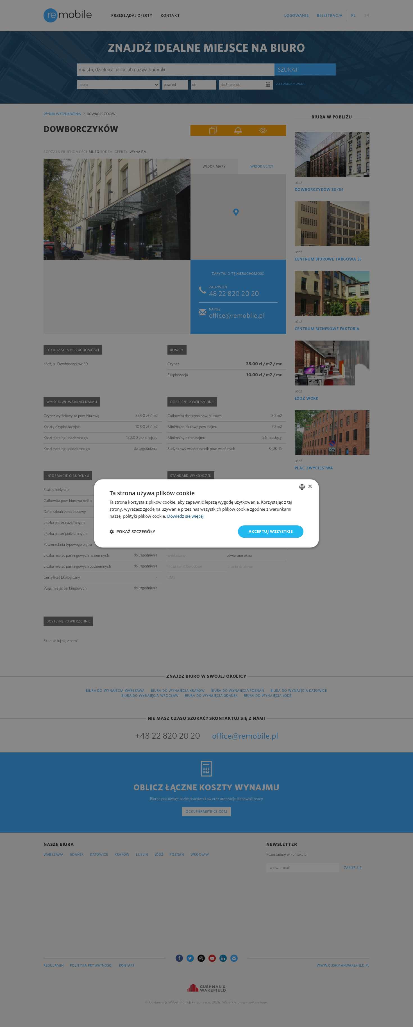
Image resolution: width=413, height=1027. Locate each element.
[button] (132, 531)
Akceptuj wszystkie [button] (271, 531)
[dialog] (206, 513)
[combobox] (302, 487)
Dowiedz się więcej (185, 516)
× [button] (310, 487)
